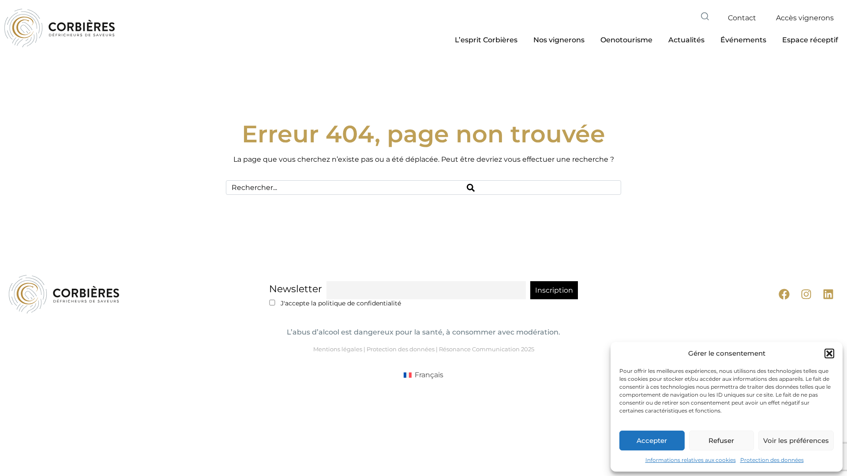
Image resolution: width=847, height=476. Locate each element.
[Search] (541, 187)
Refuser (721, 440)
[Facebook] (784, 294)
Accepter (652, 440)
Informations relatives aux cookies (690, 460)
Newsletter (295, 289)
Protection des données (772, 460)
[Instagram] (806, 294)
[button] (829, 353)
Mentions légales (337, 349)
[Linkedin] (828, 294)
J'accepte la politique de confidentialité (340, 303)
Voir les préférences (796, 440)
